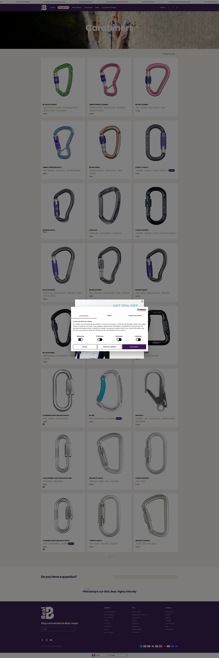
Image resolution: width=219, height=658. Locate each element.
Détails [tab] (109, 315)
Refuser (85, 346)
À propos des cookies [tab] (135, 315)
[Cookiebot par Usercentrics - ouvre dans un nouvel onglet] (138, 310)
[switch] (99, 339)
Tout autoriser (134, 346)
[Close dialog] (142, 301)
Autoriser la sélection (109, 346)
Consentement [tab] (83, 316)
